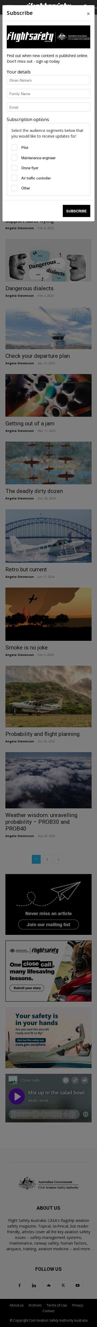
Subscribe (76, 211)
